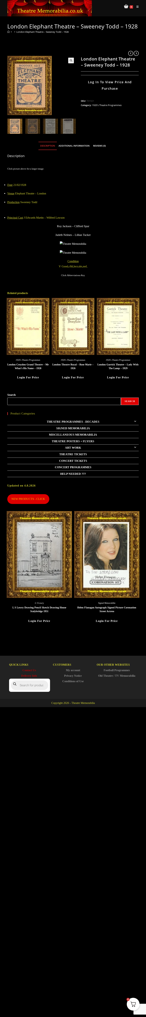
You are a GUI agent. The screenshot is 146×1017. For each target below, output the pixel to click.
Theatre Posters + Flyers (73, 441)
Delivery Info (29, 675)
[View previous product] (130, 53)
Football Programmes (117, 670)
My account (73, 670)
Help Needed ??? (73, 473)
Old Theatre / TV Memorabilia (116, 675)
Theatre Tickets (73, 454)
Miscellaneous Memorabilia (73, 434)
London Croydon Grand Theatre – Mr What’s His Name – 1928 (28, 366)
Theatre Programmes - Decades (73, 421)
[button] (71, 60)
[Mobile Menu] (136, 6)
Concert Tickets (73, 460)
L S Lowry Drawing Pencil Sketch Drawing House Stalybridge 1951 (39, 609)
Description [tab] (47, 145)
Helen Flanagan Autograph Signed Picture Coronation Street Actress (106, 609)
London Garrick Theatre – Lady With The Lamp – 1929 (118, 366)
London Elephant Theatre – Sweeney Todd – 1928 (42, 31)
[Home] (8, 31)
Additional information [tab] (74, 145)
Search (11, 394)
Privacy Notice (73, 675)
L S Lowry (39, 603)
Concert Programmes (73, 467)
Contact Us (29, 670)
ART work (73, 447)
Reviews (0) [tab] (99, 145)
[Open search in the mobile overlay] (29, 685)
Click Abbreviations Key (73, 275)
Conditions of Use (73, 681)
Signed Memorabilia (73, 428)
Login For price (28, 377)
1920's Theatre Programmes (107, 105)
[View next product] (136, 53)
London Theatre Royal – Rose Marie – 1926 (72, 366)
